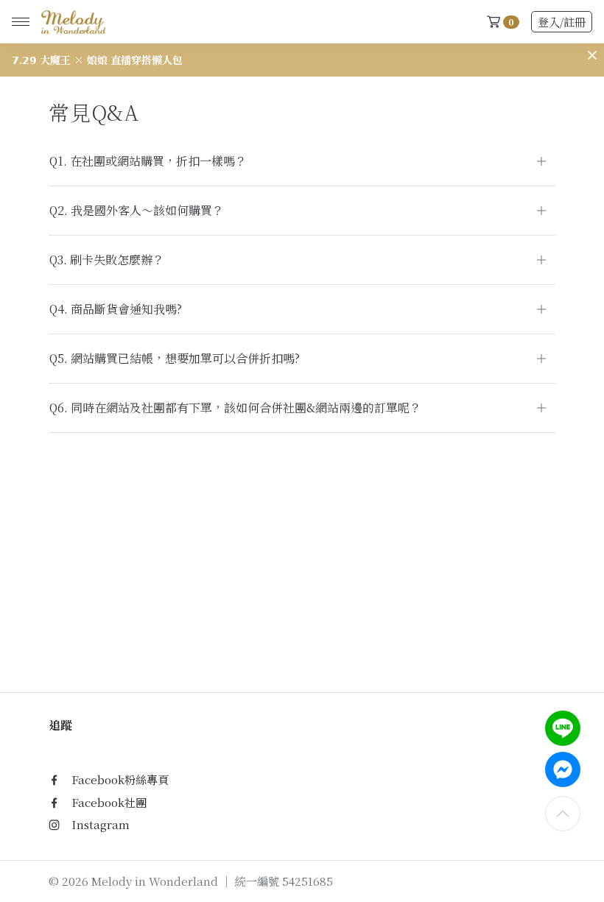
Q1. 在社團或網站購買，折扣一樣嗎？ (148, 160)
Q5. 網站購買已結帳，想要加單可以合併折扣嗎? (174, 358)
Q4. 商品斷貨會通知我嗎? (115, 308)
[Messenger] (562, 769)
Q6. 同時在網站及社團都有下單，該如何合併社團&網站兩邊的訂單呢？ (235, 407)
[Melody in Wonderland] (70, 22)
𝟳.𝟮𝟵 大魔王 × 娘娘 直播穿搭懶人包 (97, 59)
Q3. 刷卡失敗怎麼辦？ (106, 259)
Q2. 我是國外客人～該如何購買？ (136, 210)
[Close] (592, 55)
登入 (562, 21)
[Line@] (562, 728)
